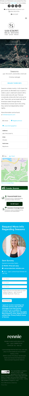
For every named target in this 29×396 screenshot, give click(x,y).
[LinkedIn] (16, 6)
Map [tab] (5, 156)
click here (13, 3)
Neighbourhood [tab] (17, 120)
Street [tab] (13, 156)
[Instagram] (13, 6)
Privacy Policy (4, 384)
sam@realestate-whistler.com (14, 9)
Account (15, 14)
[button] (14, 83)
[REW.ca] (19, 6)
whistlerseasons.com (9, 114)
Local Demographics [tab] (10, 126)
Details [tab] (6, 120)
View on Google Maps (7, 183)
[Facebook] (9, 6)
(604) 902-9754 (14, 11)
